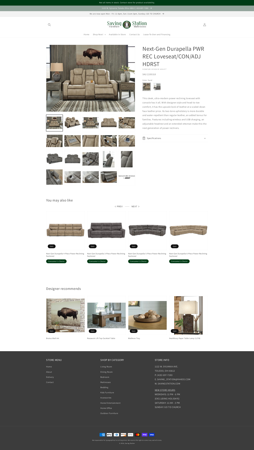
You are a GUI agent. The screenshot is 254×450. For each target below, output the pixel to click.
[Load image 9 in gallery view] (108, 141)
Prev (120, 206)
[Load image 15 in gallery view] (108, 159)
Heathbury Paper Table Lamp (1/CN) (184, 338)
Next (134, 206)
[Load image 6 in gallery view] (54, 141)
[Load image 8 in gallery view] (90, 141)
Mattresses (105, 382)
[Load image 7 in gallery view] (72, 141)
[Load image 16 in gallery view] (126, 159)
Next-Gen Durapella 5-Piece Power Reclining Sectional (147, 254)
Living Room (106, 366)
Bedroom (104, 377)
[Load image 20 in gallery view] (108, 177)
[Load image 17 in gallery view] (54, 177)
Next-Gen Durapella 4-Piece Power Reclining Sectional (65, 254)
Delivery (50, 377)
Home (49, 366)
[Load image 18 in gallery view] (72, 177)
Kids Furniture (107, 392)
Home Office (106, 408)
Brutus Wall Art (52, 338)
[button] (49, 24)
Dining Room (106, 372)
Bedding (104, 387)
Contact (50, 382)
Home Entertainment (110, 403)
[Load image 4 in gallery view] (108, 123)
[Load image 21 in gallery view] (126, 177)
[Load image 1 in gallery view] (54, 123)
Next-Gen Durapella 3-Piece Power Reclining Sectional (106, 254)
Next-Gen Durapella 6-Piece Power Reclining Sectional (188, 254)
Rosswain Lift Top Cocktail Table (101, 338)
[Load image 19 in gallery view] (90, 177)
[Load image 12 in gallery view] (54, 159)
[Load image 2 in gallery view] (72, 123)
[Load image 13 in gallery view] (72, 159)
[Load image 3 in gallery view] (90, 123)
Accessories (105, 397)
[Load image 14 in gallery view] (90, 159)
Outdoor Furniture (109, 413)
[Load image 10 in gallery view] (126, 141)
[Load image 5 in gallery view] (126, 123)
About (49, 372)
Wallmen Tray (134, 338)
